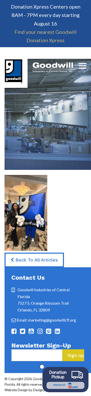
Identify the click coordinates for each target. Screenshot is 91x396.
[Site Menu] (82, 66)
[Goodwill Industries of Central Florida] (39, 73)
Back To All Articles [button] (36, 259)
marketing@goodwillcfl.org (52, 320)
